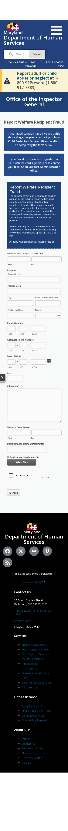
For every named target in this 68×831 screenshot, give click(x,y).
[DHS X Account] (21, 551)
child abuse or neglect (37, 76)
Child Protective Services (37, 682)
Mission (26, 739)
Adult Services (30, 687)
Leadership (28, 743)
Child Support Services (35, 654)
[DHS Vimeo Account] (47, 551)
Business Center (32, 758)
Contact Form (22, 621)
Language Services (33, 715)
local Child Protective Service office (34, 139)
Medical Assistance (33, 659)
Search (37, 54)
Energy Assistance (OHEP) (37, 645)
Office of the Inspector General (34, 101)
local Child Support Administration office (37, 168)
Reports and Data (32, 748)
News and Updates (33, 753)
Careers (26, 762)
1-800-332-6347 (24, 610)
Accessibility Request (34, 720)
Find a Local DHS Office (36, 711)
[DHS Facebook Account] (7, 551)
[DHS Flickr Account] (34, 551)
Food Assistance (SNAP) (36, 649)
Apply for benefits (32, 706)
